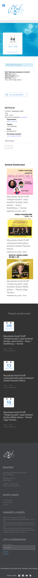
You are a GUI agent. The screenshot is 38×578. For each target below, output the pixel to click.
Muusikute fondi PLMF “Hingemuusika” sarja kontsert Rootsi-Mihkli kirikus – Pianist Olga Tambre (18, 287)
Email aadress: (7, 545)
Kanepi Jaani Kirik (10, 350)
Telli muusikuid (7, 500)
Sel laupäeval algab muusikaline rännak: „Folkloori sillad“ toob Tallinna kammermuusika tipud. (19, 524)
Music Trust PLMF (12, 121)
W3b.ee (35, 568)
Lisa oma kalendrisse (16, 95)
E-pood (5, 505)
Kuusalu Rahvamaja (12, 52)
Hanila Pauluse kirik (11, 387)
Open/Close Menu (3, 5)
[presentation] (20, 182)
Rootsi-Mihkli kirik (10, 427)
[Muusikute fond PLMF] (16, 10)
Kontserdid (24, 117)
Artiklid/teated (7, 502)
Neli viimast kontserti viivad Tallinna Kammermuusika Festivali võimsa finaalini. (16, 518)
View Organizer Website (14, 136)
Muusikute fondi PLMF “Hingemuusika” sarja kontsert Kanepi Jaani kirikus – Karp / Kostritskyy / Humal (18, 202)
